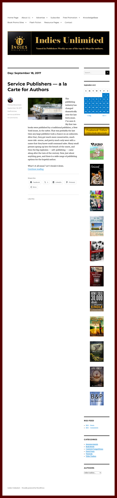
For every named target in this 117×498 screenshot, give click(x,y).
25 (89, 111)
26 (93, 111)
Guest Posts (90, 451)
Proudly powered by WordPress (33, 488)
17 (86, 107)
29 (104, 111)
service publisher (14, 114)
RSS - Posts (90, 425)
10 (86, 103)
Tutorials (89, 454)
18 (89, 107)
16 (107, 103)
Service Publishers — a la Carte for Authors (37, 86)
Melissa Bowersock (14, 105)
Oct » (104, 116)
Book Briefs (90, 447)
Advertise (40, 18)
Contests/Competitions (94, 449)
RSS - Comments (92, 428)
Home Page (13, 18)
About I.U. (26, 18)
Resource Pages (51, 22)
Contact (68, 22)
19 (93, 107)
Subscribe (55, 18)
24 (86, 111)
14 (100, 103)
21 (100, 107)
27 (97, 111)
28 (100, 111)
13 (96, 103)
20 (97, 107)
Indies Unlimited (14, 488)
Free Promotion (70, 18)
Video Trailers (91, 456)
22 (104, 107)
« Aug (89, 116)
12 (93, 103)
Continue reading (36, 169)
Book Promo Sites (16, 22)
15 (104, 103)
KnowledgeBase (90, 18)
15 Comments (13, 118)
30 (108, 111)
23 (107, 107)
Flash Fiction (35, 22)
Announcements (92, 444)
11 (89, 103)
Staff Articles (12, 111)
